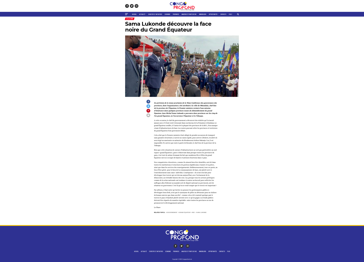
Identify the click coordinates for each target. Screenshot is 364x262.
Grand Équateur (185, 212)
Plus (230, 14)
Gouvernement (172, 212)
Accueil (134, 14)
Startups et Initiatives (155, 14)
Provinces (176, 14)
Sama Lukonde (201, 212)
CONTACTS (223, 14)
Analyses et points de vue (189, 14)
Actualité (142, 14)
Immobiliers (202, 14)
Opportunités (213, 14)
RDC (193, 212)
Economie (167, 14)
